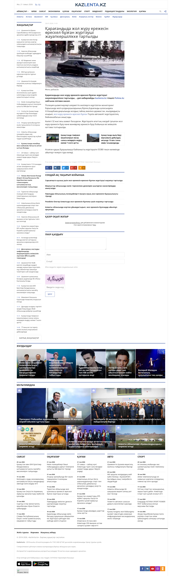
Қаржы (142, 11)
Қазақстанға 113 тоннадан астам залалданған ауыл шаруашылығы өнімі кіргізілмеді (29, 167)
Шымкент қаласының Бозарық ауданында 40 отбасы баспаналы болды (28, 278)
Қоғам (66, 11)
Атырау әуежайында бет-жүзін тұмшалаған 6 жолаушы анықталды (28, 125)
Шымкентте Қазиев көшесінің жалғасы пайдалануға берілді (29, 83)
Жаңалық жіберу (48, 532)
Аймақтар (22, 11)
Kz (39, 4)
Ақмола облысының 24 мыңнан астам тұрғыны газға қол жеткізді (28, 219)
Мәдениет (97, 11)
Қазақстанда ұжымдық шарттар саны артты (90, 512)
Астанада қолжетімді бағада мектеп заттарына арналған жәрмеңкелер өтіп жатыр (27, 240)
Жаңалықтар (25, 24)
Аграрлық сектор (86, 17)
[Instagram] (157, 568)
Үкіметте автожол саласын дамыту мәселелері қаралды (119, 502)
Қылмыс (54, 17)
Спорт (87, 11)
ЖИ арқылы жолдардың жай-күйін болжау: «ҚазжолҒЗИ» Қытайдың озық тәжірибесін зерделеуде (119, 477)
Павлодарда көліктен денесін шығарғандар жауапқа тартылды (59, 503)
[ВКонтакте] (147, 568)
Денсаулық (65, 17)
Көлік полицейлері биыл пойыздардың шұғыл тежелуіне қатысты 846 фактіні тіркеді (29, 104)
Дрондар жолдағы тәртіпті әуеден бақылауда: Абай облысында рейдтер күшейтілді (29, 308)
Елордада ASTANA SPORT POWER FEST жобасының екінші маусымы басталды (151, 503)
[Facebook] (142, 568)
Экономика (54, 11)
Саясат (42, 11)
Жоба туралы (23, 532)
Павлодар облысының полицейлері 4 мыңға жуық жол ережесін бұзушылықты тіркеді (81, 195)
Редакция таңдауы (114, 11)
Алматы (20, 17)
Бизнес (99, 17)
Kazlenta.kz (21, 542)
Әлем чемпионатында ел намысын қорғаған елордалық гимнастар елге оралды (151, 479)
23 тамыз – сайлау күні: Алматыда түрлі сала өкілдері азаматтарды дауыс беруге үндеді (28, 156)
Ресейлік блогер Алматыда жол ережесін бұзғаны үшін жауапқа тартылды (79, 201)
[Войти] (165, 11)
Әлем (34, 11)
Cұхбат (107, 17)
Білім (74, 17)
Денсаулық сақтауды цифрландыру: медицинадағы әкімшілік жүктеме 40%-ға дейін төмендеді (28, 253)
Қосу (50, 294)
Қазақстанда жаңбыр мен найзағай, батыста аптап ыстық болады (29, 145)
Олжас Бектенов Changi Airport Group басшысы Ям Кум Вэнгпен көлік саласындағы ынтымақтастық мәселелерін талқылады (29, 181)
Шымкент (38, 17)
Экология (132, 11)
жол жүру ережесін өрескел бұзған (70, 114)
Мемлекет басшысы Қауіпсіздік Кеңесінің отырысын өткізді (29, 299)
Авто (110, 456)
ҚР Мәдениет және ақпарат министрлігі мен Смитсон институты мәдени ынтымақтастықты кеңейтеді (28, 63)
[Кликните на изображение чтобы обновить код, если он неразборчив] (55, 283)
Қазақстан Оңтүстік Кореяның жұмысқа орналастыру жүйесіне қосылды (30, 493)
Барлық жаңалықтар (29, 338)
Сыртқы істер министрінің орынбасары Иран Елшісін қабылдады (28, 506)
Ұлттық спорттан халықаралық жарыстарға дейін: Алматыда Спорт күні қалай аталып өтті (151, 491)
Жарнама (34, 532)
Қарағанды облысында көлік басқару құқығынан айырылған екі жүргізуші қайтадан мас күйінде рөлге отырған (60, 517)
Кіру (94, 225)
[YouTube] (152, 568)
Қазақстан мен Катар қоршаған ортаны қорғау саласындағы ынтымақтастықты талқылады (29, 43)
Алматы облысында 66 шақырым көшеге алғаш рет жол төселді (119, 491)
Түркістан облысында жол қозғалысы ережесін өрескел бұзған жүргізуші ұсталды (59, 491)
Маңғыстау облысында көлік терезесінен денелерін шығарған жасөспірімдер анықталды (80, 187)
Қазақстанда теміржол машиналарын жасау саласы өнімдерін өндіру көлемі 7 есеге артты (29, 319)
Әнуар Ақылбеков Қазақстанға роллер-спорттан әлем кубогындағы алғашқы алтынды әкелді (151, 517)
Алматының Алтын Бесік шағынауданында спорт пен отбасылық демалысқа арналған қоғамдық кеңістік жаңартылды (28, 207)
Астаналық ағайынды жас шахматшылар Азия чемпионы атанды (151, 466)
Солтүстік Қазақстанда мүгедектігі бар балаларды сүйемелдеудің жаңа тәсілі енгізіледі (27, 114)
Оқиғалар (77, 11)
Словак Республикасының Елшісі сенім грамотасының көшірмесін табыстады (28, 518)
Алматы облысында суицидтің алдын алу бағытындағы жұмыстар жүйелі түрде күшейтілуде (29, 135)
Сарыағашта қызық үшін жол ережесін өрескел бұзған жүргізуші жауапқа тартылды (84, 180)
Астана (29, 17)
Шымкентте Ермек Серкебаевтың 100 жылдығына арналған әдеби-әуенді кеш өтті (29, 32)
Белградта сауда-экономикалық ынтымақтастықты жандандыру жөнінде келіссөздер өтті (30, 481)
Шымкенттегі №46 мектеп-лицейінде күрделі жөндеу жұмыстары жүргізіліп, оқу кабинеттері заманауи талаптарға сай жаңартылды (28, 267)
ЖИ (46, 17)
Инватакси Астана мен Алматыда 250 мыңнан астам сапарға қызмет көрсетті (89, 523)
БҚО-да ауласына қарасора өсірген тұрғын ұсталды (26, 74)
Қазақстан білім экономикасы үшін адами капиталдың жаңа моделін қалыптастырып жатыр (27, 93)
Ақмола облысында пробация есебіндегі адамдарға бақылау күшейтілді (29, 53)
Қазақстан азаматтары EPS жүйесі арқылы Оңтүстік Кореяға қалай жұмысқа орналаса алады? (28, 229)
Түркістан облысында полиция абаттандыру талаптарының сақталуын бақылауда (27, 195)
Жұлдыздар (117, 17)
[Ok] (162, 568)
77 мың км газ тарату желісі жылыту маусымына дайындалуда (27, 329)
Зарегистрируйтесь (72, 223)
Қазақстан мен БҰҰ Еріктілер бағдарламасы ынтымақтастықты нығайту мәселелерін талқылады (27, 289)
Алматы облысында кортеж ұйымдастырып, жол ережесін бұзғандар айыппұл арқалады (81, 208)
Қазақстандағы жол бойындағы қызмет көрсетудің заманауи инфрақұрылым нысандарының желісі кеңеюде (121, 515)
